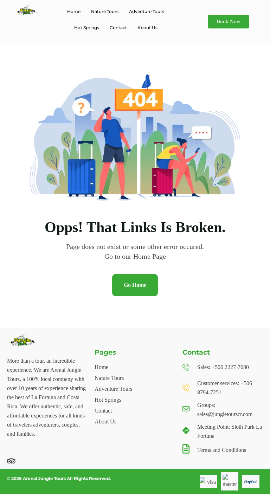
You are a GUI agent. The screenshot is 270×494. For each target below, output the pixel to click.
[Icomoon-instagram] (48, 461)
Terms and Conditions (221, 450)
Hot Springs (86, 27)
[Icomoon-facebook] (29, 461)
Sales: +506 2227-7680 (223, 367)
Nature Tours (104, 11)
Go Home (135, 285)
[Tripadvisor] (11, 461)
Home (74, 11)
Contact (118, 27)
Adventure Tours (146, 11)
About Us (147, 27)
